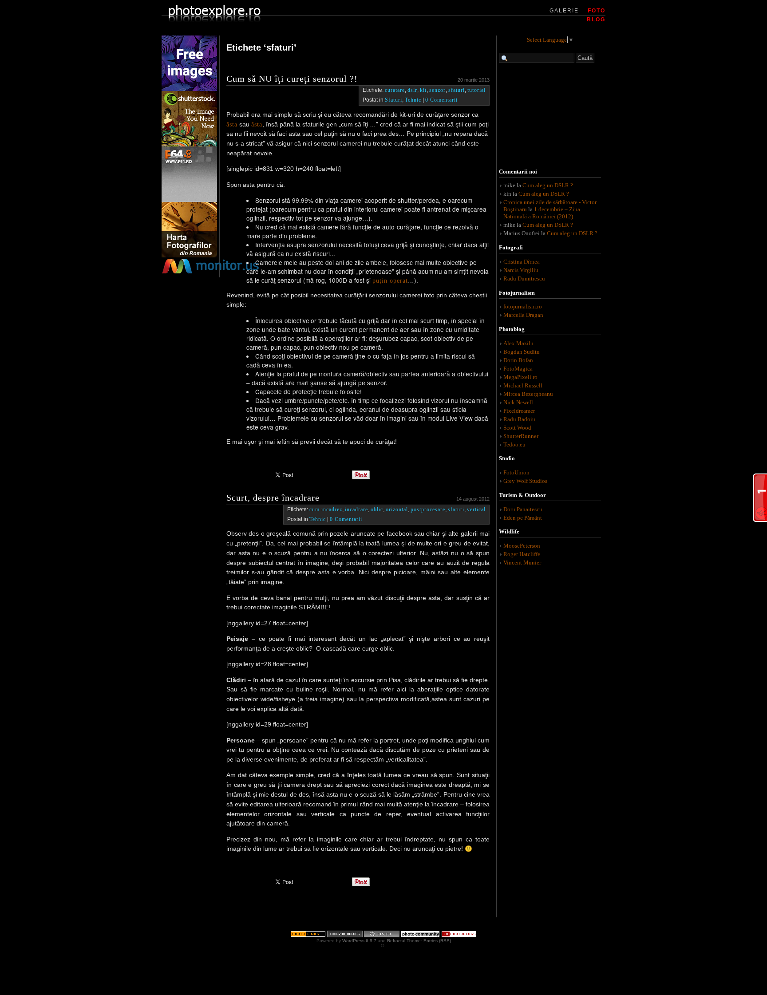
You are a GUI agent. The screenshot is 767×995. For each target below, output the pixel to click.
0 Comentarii (441, 100)
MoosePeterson (521, 545)
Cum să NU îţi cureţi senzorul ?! (292, 78)
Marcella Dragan (523, 315)
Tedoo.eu (514, 444)
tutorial (476, 90)
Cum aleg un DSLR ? (547, 185)
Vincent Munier (522, 562)
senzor (437, 90)
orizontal (397, 509)
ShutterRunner (520, 436)
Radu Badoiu (519, 419)
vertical (476, 509)
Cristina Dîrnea (521, 261)
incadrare (356, 509)
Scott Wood (517, 427)
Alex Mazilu (518, 343)
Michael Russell (522, 385)
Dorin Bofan (518, 360)
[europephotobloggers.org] (459, 935)
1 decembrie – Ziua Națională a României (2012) (541, 213)
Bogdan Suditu (521, 351)
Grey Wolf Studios (525, 481)
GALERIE (564, 11)
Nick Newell (518, 402)
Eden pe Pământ (522, 517)
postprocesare (428, 509)
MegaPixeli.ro (520, 377)
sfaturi (456, 90)
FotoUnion (516, 472)
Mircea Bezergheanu (528, 394)
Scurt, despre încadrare (273, 497)
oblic (377, 509)
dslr (412, 90)
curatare (395, 90)
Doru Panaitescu (522, 509)
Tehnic (413, 100)
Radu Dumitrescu (524, 278)
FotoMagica (518, 368)
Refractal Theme (404, 940)
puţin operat (390, 280)
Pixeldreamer (519, 410)
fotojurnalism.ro (522, 306)
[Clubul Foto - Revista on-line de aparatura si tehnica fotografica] (189, 255)
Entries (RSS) (437, 940)
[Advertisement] (550, 116)
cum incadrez (325, 509)
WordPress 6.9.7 (359, 940)
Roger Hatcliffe (521, 554)
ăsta (231, 124)
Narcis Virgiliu (520, 270)
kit (423, 90)
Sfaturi (393, 100)
